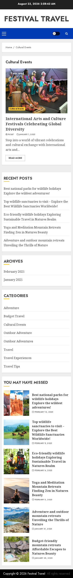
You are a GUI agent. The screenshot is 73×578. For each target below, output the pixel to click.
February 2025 (14, 272)
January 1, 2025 (27, 134)
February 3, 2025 (43, 499)
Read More (15, 158)
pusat (11, 134)
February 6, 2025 (43, 470)
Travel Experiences (17, 358)
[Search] (66, 33)
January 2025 (13, 280)
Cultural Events (17, 108)
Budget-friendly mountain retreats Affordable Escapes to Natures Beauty (49, 547)
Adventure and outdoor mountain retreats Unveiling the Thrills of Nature (50, 518)
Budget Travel (14, 316)
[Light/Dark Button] (56, 33)
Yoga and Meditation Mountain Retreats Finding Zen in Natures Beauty (50, 488)
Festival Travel (36, 18)
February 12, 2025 (44, 412)
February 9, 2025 (43, 443)
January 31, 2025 (43, 529)
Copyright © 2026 (15, 573)
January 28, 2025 (44, 558)
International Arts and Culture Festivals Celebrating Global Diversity (36, 124)
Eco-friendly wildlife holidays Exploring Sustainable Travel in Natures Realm (49, 459)
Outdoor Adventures (18, 341)
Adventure (11, 308)
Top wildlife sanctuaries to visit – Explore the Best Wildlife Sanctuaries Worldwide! (36, 203)
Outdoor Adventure (18, 333)
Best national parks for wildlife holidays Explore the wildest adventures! (50, 401)
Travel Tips (12, 366)
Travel (8, 350)
